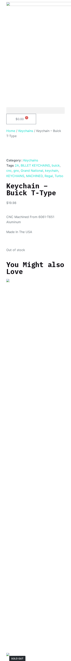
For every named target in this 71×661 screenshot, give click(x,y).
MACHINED (34, 176)
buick (56, 165)
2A (17, 165)
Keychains (25, 131)
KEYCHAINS (15, 176)
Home (10, 131)
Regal (49, 176)
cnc (9, 171)
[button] (35, 110)
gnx (16, 171)
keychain (51, 171)
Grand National (32, 171)
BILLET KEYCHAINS (35, 165)
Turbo (59, 176)
